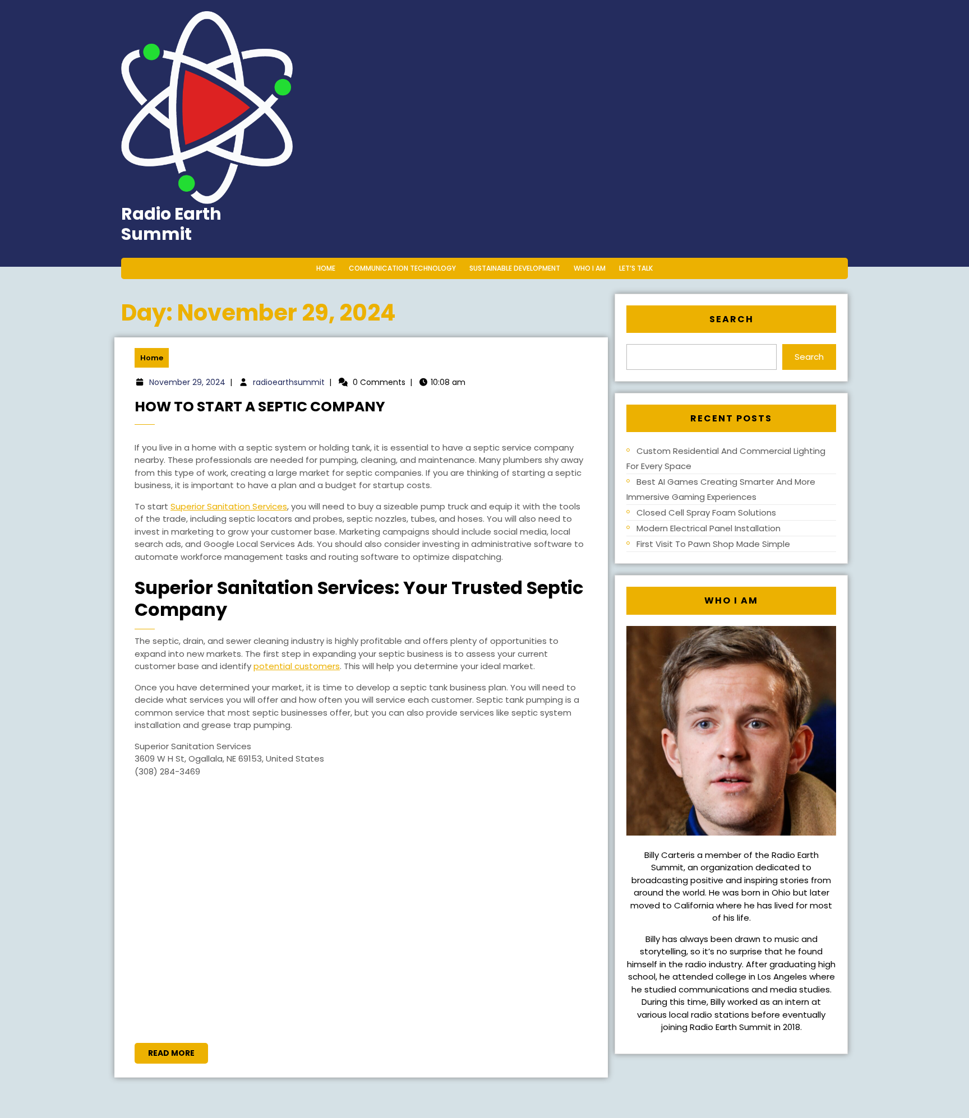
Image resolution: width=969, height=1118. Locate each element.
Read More (178, 1055)
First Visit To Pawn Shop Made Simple (713, 544)
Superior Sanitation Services (228, 506)
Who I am (590, 268)
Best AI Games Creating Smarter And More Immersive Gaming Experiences (720, 489)
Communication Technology (402, 268)
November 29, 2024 (187, 382)
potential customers (296, 666)
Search (731, 319)
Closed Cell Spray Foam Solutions (706, 512)
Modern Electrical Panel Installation (708, 528)
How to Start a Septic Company (260, 406)
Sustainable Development (514, 268)
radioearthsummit (289, 382)
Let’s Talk (636, 268)
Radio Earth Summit (171, 224)
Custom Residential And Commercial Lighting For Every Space (725, 458)
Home (325, 268)
